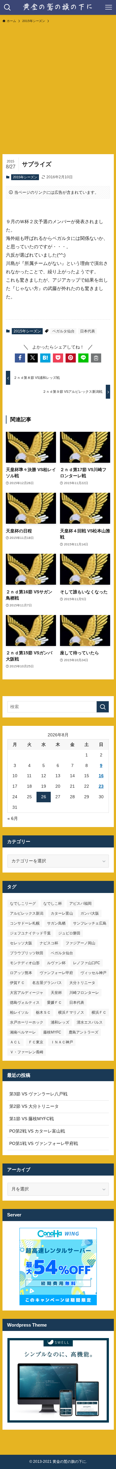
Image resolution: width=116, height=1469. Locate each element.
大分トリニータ (82, 983)
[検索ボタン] (7, 7)
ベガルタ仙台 (63, 331)
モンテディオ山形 (25, 963)
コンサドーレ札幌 (25, 923)
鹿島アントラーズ (83, 1032)
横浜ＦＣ (99, 1012)
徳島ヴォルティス (25, 1002)
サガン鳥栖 (56, 923)
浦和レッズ (60, 1022)
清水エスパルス (90, 1022)
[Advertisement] (58, 88)
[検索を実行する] (103, 707)
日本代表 (87, 331)
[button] (20, 357)
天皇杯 (56, 992)
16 (101, 776)
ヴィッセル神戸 (93, 973)
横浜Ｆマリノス (71, 1012)
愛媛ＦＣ (54, 1002)
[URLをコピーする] (96, 357)
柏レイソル (19, 1012)
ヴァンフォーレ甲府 (56, 973)
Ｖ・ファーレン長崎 (26, 1052)
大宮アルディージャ (26, 992)
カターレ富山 (62, 913)
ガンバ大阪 (89, 913)
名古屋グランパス (47, 983)
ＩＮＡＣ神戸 (62, 1042)
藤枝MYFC (52, 1032)
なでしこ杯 (52, 903)
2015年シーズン (25, 177)
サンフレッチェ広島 (89, 923)
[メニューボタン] (108, 7)
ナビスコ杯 (49, 943)
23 (101, 786)
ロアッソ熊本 (21, 973)
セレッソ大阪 (21, 943)
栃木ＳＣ (43, 1012)
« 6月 (12, 818)
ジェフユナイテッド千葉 (30, 933)
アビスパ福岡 (80, 903)
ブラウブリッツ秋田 (26, 953)
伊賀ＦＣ (17, 983)
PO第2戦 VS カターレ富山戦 (37, 1131)
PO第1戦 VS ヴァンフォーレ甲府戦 (43, 1143)
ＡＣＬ (15, 1042)
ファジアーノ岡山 (80, 943)
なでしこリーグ (23, 903)
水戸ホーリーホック (26, 1022)
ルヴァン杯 (56, 963)
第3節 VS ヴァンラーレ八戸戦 (38, 1094)
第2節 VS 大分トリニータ (34, 1106)
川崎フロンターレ (84, 992)
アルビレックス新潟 (26, 913)
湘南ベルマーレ (23, 1032)
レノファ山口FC (86, 963)
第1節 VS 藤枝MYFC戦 (31, 1118)
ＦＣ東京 (35, 1042)
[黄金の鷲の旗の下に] (58, 7)
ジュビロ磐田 (69, 933)
